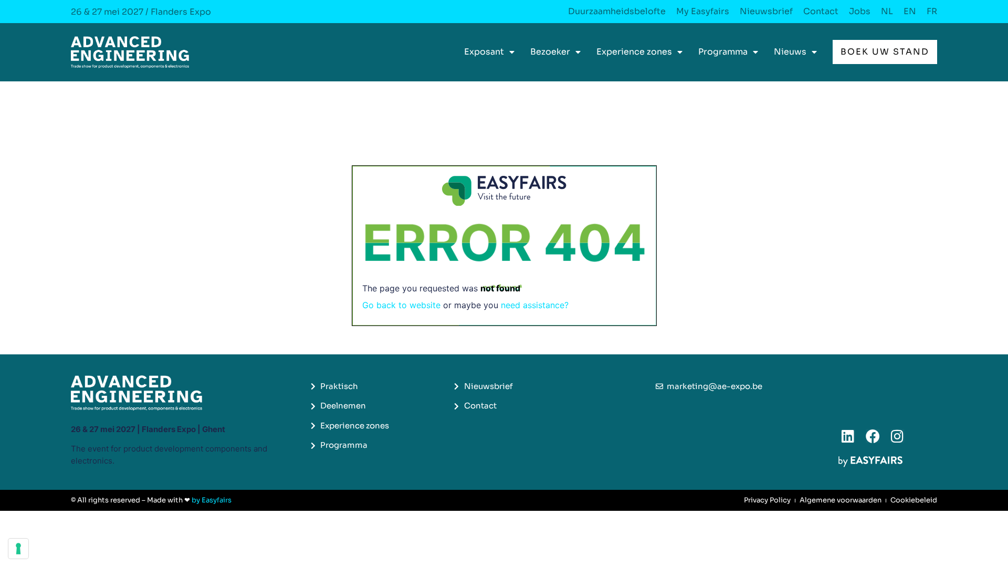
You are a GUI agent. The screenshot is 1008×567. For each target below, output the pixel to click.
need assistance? (535, 305)
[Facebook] (873, 436)
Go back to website (401, 305)
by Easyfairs (212, 500)
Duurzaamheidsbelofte (617, 11)
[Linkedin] (848, 436)
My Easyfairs (702, 11)
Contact (820, 11)
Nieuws (790, 51)
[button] (885, 52)
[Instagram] (897, 436)
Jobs (859, 11)
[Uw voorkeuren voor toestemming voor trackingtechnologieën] (18, 549)
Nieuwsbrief (766, 11)
